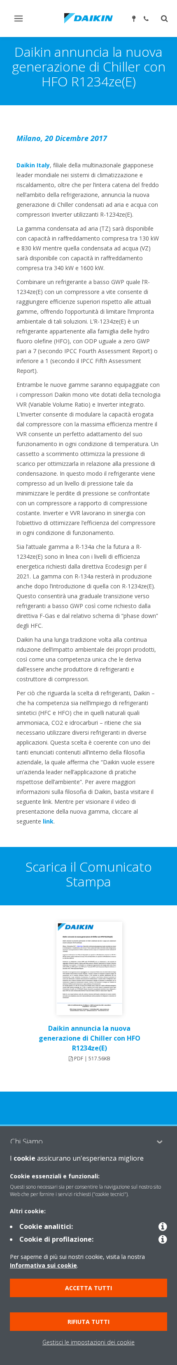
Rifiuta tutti (88, 1322)
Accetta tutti (88, 1288)
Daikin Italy (33, 165)
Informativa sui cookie (43, 1265)
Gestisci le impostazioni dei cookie (88, 1342)
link (48, 821)
